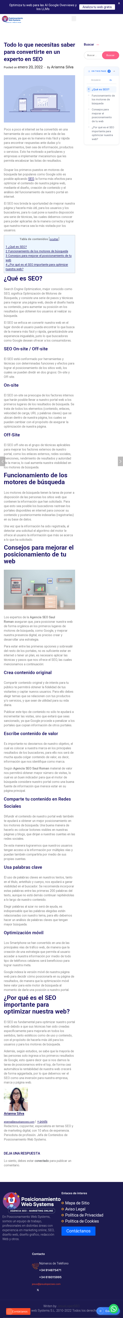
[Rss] (53, 1290)
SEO (31, 179)
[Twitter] (38, 1290)
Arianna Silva (14, 1114)
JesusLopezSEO (68, 1306)
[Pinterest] (58, 1290)
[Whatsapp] (68, 1290)
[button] (74, 18)
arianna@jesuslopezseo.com (19, 1121)
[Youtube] (43, 1290)
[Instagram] (48, 1290)
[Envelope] (63, 1290)
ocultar (54, 239)
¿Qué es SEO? (16, 247)
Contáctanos (20, 1311)
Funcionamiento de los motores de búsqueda (37, 251)
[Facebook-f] (32, 1290)
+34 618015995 (50, 1277)
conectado (42, 1161)
